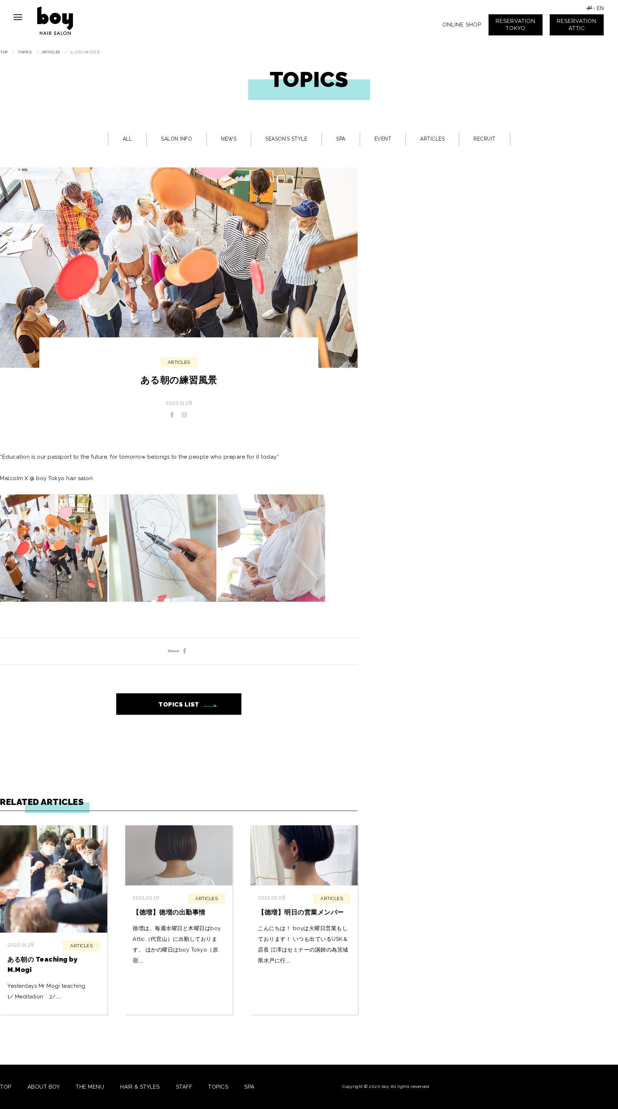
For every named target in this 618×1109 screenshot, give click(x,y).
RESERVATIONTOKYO (515, 24)
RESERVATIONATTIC (577, 24)
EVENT (383, 139)
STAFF (184, 1087)
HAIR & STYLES (140, 1087)
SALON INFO (176, 139)
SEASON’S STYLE (286, 139)
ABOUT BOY (44, 1087)
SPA (340, 139)
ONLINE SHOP (461, 24)
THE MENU (90, 1087)
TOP (5, 1087)
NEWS (228, 139)
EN (600, 8)
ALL (127, 139)
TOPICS (218, 1087)
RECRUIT (485, 139)
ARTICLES (432, 139)
